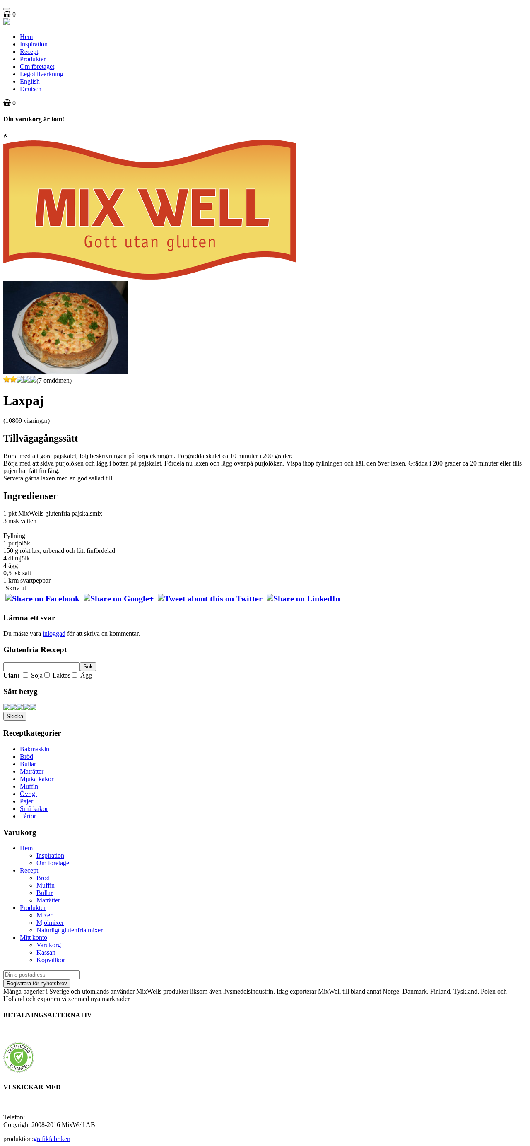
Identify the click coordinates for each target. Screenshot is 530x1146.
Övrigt (28, 793)
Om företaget (37, 66)
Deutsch (30, 88)
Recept (29, 51)
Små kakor (34, 808)
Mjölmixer (50, 922)
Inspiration (34, 44)
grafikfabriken (52, 1138)
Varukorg (48, 944)
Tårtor (28, 816)
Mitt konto (33, 937)
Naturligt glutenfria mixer (69, 930)
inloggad (54, 633)
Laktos (60, 675)
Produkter (33, 59)
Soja (36, 675)
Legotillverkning (41, 73)
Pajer (26, 801)
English (30, 81)
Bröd (26, 756)
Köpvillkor (50, 959)
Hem (26, 36)
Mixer (44, 915)
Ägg (85, 675)
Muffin (29, 786)
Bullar (28, 763)
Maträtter (31, 771)
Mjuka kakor (36, 778)
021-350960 (42, 1117)
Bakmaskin (34, 749)
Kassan (45, 952)
